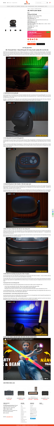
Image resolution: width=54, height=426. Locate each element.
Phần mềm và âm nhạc (31, 6)
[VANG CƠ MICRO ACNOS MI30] (33, 390)
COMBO (26, 6)
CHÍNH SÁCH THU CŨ (33, 416)
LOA (15, 6)
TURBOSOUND (23, 420)
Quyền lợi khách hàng (41, 6)
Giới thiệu (12, 6)
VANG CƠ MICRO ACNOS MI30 (33, 398)
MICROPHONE (18, 6)
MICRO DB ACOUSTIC (24, 419)
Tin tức (46, 6)
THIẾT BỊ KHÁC (22, 6)
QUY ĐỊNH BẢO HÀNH (33, 409)
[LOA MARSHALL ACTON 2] (21, 390)
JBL (21, 405)
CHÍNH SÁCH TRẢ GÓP (33, 410)
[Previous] (5, 18)
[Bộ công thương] (33, 418)
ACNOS (22, 409)
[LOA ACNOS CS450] (9, 390)
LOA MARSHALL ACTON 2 (21, 398)
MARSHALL (22, 413)
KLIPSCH (22, 415)
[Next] (21, 18)
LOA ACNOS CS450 (9, 398)
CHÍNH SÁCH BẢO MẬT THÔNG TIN (33, 413)
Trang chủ (8, 6)
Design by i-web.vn (35, 425)
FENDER (22, 418)
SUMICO (22, 410)
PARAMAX (22, 414)
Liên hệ (36, 6)
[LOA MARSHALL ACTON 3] (45, 390)
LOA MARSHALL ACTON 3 (45, 398)
